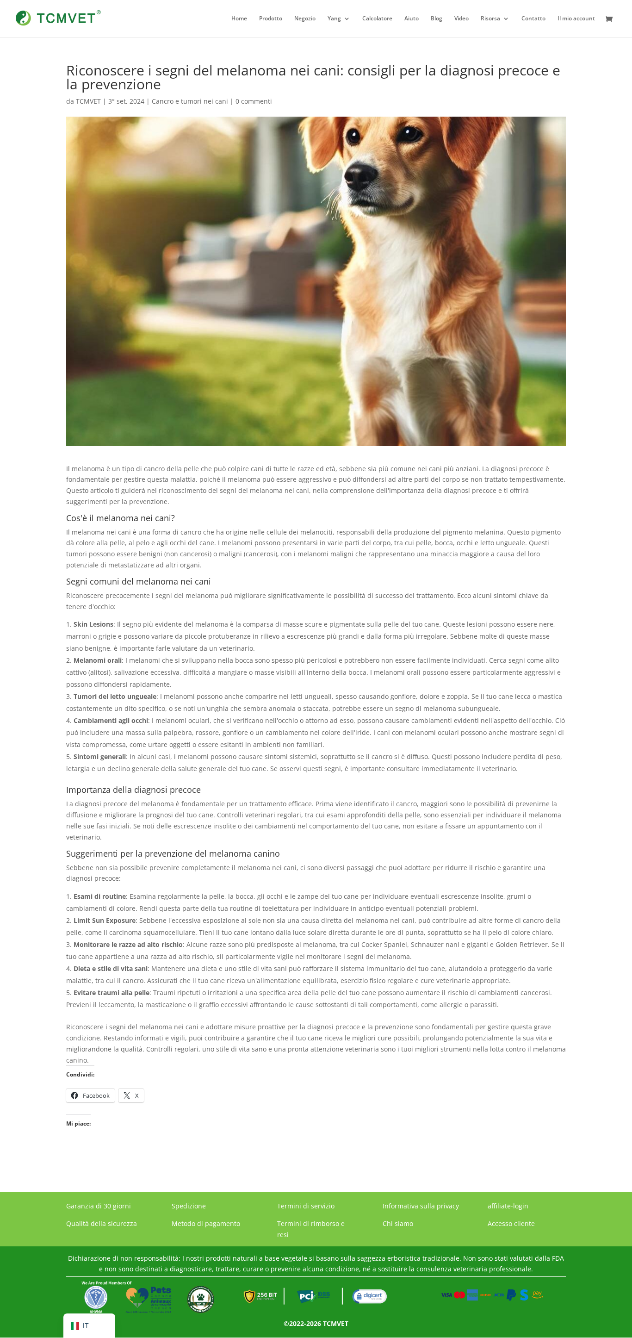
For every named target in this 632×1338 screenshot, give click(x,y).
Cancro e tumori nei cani (190, 101)
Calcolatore (377, 18)
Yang (334, 18)
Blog (436, 18)
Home (239, 18)
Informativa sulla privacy (421, 1205)
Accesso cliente (511, 1223)
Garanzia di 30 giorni (98, 1205)
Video (461, 18)
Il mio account (576, 18)
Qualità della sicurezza (101, 1223)
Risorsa (490, 18)
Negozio (305, 18)
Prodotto (270, 18)
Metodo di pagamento (206, 1223)
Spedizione (189, 1205)
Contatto (533, 18)
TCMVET (88, 101)
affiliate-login (508, 1205)
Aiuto (411, 18)
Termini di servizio (306, 1205)
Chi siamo (398, 1223)
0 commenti (253, 101)
